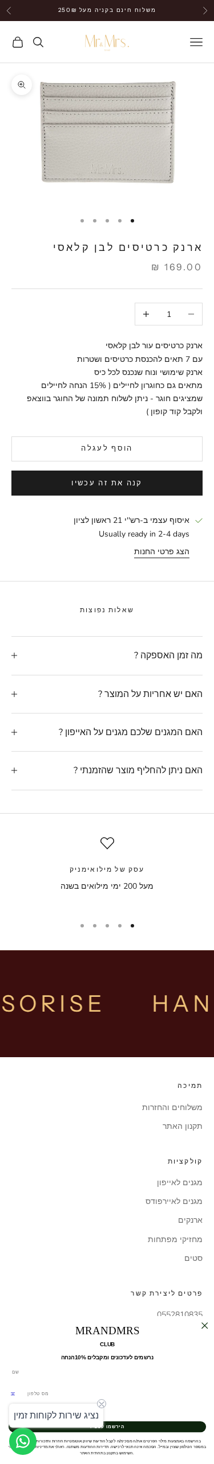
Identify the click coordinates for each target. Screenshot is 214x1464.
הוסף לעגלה (106, 448)
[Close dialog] (204, 1326)
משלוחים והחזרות (172, 1107)
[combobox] (16, 1394)
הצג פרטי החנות (161, 551)
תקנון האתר (183, 1126)
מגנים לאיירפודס (174, 1201)
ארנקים (190, 1220)
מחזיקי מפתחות (175, 1239)
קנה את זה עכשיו (106, 483)
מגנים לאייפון (180, 1182)
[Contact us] (23, 1441)
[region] (107, 871)
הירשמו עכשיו (107, 1426)
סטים (193, 1258)
